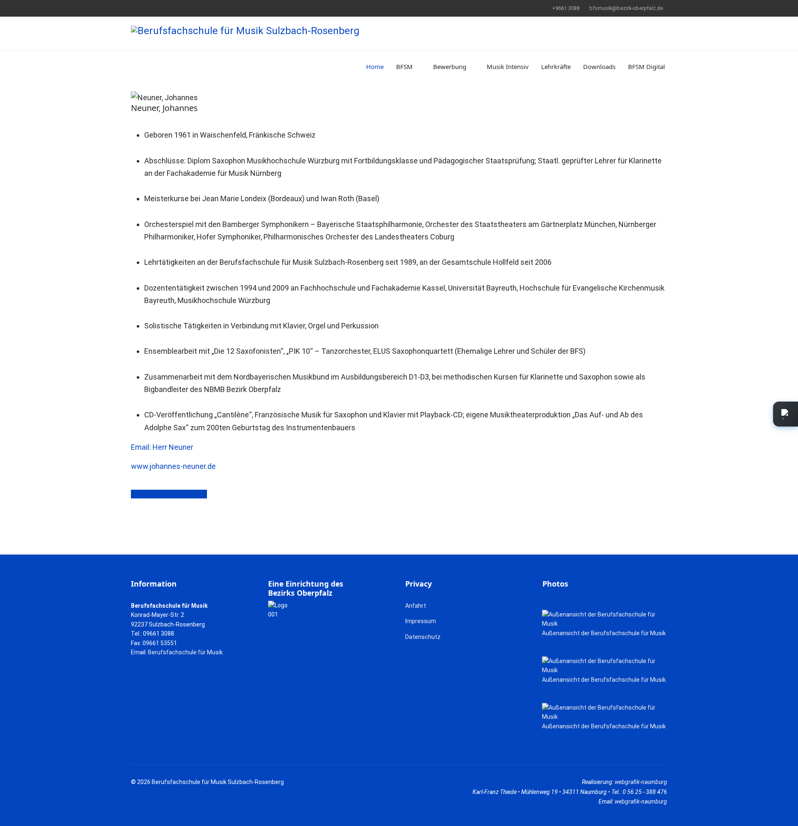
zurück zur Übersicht (172, 494)
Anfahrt (415, 605)
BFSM (404, 66)
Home (375, 66)
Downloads (599, 66)
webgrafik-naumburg (641, 782)
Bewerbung (449, 66)
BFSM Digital (646, 66)
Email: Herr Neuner (162, 447)
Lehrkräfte (556, 66)
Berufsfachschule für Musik (185, 652)
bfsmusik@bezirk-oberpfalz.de (626, 8)
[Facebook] (133, 8)
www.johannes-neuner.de (173, 466)
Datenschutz (423, 637)
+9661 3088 (566, 8)
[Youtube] (146, 8)
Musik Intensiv (508, 66)
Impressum (420, 621)
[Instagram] (159, 8)
